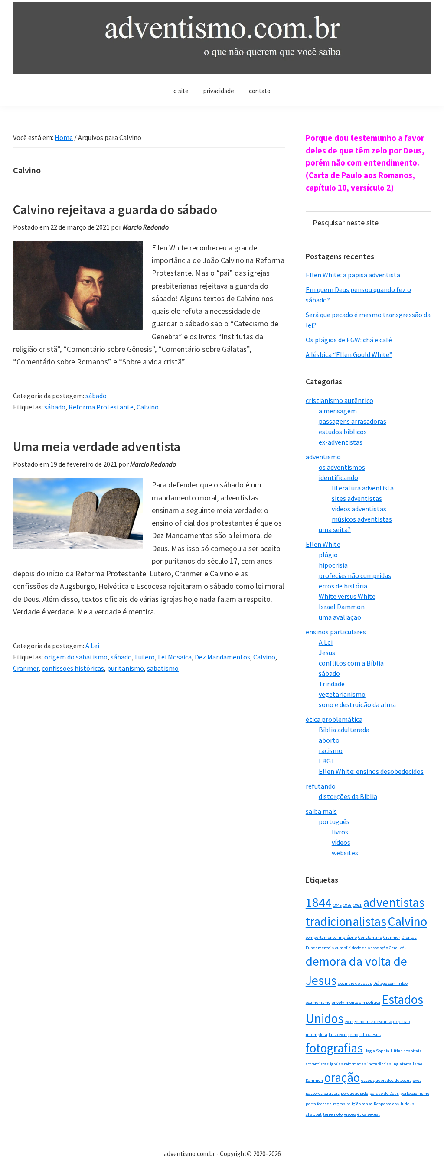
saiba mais (321, 811)
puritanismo (125, 668)
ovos (417, 1080)
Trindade (332, 683)
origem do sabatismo (76, 657)
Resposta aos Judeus (394, 1104)
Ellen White (323, 544)
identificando (338, 477)
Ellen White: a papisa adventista (353, 274)
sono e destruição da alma (357, 704)
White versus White (347, 596)
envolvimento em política (356, 1002)
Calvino (148, 407)
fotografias (334, 1048)
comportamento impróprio (331, 937)
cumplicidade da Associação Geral (367, 948)
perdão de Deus (384, 1093)
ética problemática (334, 719)
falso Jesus (370, 1034)
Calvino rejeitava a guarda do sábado (115, 209)
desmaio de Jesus (355, 983)
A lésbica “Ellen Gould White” (349, 354)
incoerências (379, 1064)
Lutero (145, 657)
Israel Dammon (342, 606)
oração (342, 1077)
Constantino (370, 937)
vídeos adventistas (359, 508)
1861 (357, 905)
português (334, 821)
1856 (347, 905)
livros (340, 832)
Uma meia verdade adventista (96, 446)
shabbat (314, 1114)
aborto (329, 740)
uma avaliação (340, 617)
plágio (328, 554)
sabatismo (163, 668)
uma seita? (335, 529)
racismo (331, 750)
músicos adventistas (362, 519)
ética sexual (368, 1114)
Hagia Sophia (376, 1051)
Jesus (327, 652)
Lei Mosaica (175, 657)
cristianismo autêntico (339, 400)
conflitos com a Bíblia (351, 663)
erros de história (343, 585)
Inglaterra (401, 1064)
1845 (337, 905)
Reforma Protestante (101, 407)
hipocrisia (333, 565)
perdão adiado (354, 1093)
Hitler (396, 1051)
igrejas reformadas (348, 1064)
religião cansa (359, 1104)
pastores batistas (323, 1093)
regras (339, 1104)
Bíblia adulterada (344, 729)
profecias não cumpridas (355, 575)
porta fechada (319, 1104)
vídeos (341, 842)
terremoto (333, 1114)
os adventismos (342, 467)
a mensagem (338, 410)
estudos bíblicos (343, 431)
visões (350, 1114)
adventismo (323, 456)
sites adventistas (357, 498)
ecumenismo (318, 1002)
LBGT (327, 760)
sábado (96, 395)
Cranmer (26, 668)
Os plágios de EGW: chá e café (349, 339)
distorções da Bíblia (348, 796)
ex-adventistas (340, 442)
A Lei (92, 645)
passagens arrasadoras (352, 421)
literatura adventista (363, 488)
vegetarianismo (342, 694)
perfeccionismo (414, 1093)
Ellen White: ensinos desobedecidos (371, 771)
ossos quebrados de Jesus (386, 1080)
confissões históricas (73, 668)
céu (403, 948)
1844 (319, 902)
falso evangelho (343, 1034)
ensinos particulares (336, 631)
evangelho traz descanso (368, 1021)
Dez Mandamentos (222, 657)
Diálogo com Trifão (390, 983)
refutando (321, 786)
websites (345, 852)
